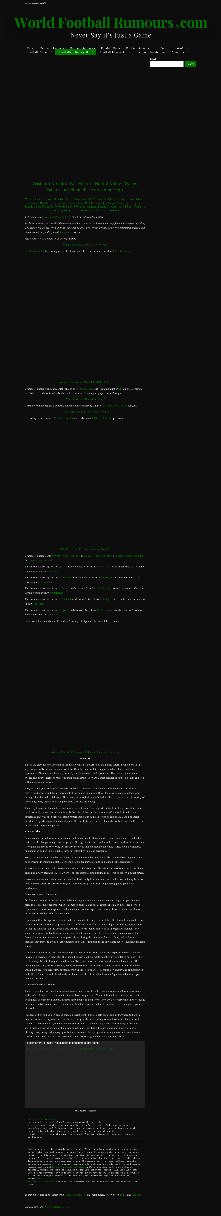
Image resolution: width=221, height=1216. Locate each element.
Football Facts (110, 48)
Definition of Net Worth (42, 1119)
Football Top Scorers (151, 51)
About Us (178, 51)
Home (31, 48)
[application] (85, 1074)
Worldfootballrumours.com (56, 216)
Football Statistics (82, 48)
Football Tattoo (37, 51)
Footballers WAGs (173, 48)
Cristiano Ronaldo (35, 251)
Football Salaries (137, 48)
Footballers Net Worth (74, 51)
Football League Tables (116, 51)
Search (153, 59)
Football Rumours (52, 48)
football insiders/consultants (69, 1167)
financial (64, 232)
